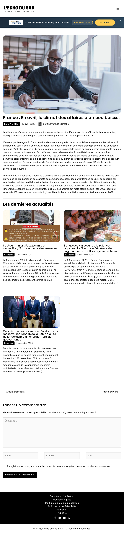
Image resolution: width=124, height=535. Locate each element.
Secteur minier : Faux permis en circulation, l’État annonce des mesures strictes (30, 248)
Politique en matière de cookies (62, 503)
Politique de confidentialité (62, 506)
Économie (11, 124)
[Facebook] (55, 518)
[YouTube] (64, 518)
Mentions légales (62, 499)
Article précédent (13, 391)
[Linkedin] (59, 518)
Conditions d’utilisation (62, 496)
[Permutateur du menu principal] (118, 8)
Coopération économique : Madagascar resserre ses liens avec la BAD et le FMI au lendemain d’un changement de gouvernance (30, 335)
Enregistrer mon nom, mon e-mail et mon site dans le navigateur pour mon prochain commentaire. (59, 466)
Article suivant (112, 391)
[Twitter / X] (68, 518)
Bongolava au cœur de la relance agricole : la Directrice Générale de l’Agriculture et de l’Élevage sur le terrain (91, 248)
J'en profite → (105, 22)
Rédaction (62, 509)
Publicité (62, 513)
